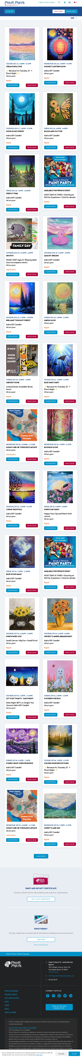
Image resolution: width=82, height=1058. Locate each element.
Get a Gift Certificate (41, 899)
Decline (61, 1054)
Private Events (11, 994)
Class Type (9, 11)
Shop (7, 1005)
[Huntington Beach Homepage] (15, 2)
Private (71, 11)
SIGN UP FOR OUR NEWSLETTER (59, 1007)
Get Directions (53, 972)
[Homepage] (23, 964)
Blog (7, 1009)
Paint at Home (10, 1012)
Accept (74, 1054)
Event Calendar (11, 991)
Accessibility (32, 1028)
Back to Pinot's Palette (47, 2)
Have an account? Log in (41, 945)
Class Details (13, 85)
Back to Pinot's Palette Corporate (18, 954)
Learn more (39, 1055)
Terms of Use (13, 1028)
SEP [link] (73, 18)
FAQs (7, 1002)
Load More (41, 856)
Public (58, 11)
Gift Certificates (12, 998)
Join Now (41, 939)
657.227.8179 (53, 980)
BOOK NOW (31, 85)
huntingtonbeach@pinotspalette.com (61, 976)
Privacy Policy (22, 1028)
